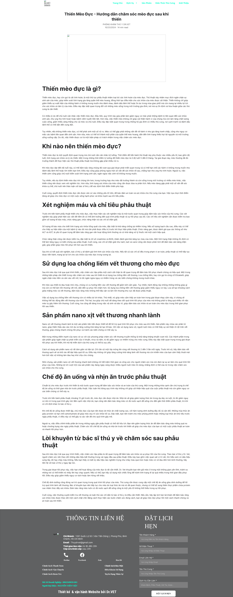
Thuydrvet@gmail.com (82, 542)
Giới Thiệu (184, 3)
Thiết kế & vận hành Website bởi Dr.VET (87, 592)
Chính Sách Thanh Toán (52, 566)
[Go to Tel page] (66, 555)
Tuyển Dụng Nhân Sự (114, 574)
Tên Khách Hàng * (147, 535)
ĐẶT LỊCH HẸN (163, 593)
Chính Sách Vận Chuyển (53, 570)
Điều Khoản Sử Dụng (114, 570)
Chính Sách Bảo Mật (114, 566)
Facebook (82, 560)
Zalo (100, 560)
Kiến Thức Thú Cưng (165, 3)
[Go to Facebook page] (82, 555)
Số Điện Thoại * (146, 546)
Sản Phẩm (147, 3)
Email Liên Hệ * (146, 557)
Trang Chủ (118, 3)
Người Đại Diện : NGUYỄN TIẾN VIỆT (59, 586)
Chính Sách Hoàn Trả (51, 574)
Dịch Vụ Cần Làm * (148, 580)
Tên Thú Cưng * (146, 569)
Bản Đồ (119, 560)
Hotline (67, 560)
